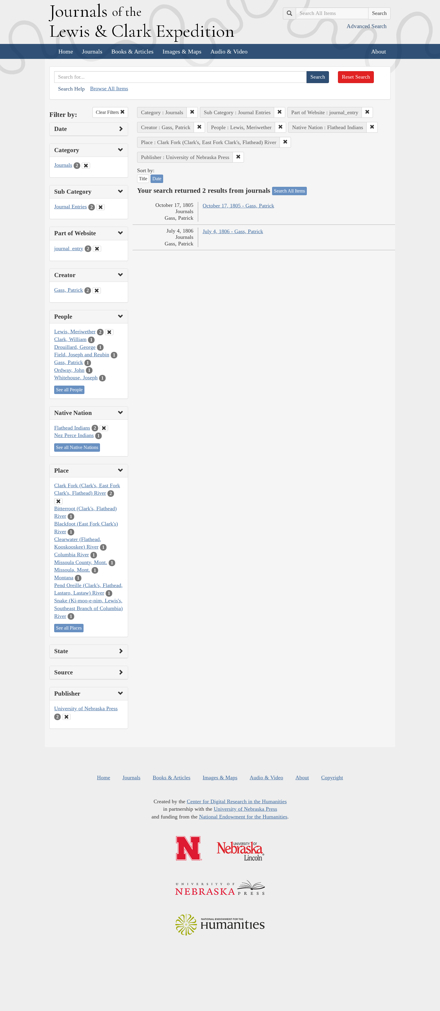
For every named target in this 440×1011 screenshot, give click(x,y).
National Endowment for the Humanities (243, 817)
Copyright (332, 778)
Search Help (71, 89)
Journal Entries (70, 207)
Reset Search (356, 77)
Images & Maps (182, 51)
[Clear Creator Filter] (96, 291)
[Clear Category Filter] (86, 166)
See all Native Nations (77, 447)
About (378, 51)
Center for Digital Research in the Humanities (237, 801)
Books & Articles (132, 51)
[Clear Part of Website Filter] (97, 249)
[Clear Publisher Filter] (66, 717)
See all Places (69, 627)
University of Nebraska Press (86, 708)
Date (156, 178)
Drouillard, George (74, 347)
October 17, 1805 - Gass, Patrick (238, 206)
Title (143, 178)
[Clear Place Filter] (58, 501)
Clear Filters (108, 112)
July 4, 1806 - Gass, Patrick (233, 231)
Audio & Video (229, 51)
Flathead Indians (72, 428)
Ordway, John (69, 370)
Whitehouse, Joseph (76, 378)
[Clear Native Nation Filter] (104, 428)
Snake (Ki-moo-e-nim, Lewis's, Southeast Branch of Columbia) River (88, 608)
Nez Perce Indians (74, 435)
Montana (63, 578)
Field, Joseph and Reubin (81, 355)
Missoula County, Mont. (80, 562)
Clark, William (70, 339)
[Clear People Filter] (109, 332)
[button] (192, 112)
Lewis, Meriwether (74, 332)
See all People (69, 389)
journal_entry (68, 248)
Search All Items (289, 190)
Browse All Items (109, 88)
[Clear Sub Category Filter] (100, 207)
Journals (92, 51)
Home (65, 51)
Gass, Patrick (68, 290)
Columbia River (71, 555)
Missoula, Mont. (72, 570)
